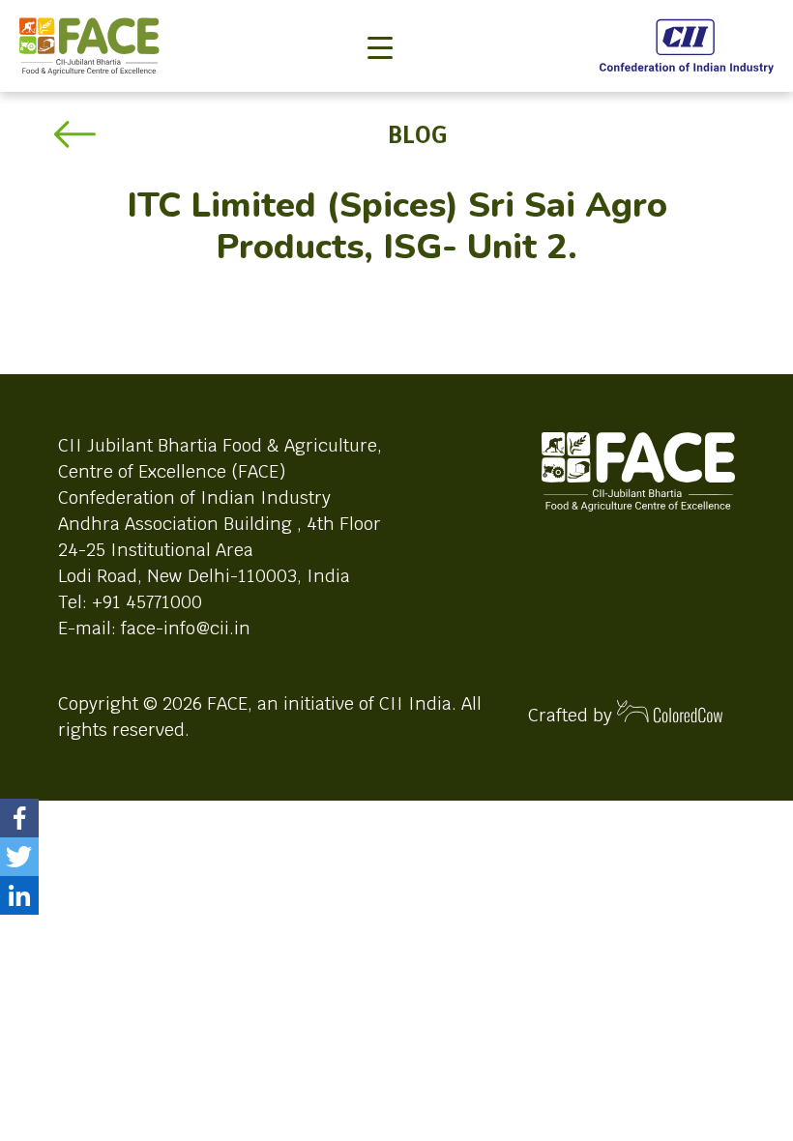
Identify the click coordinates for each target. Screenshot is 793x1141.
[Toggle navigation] (380, 15)
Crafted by (572, 715)
